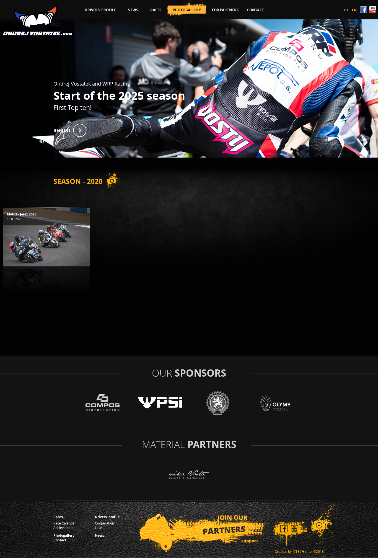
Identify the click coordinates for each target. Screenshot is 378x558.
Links (99, 527)
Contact (59, 540)
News (99, 535)
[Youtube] (372, 12)
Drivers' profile (107, 517)
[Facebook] (364, 12)
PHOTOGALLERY (187, 9)
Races (58, 517)
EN (354, 10)
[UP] (320, 528)
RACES (155, 9)
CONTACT (255, 9)
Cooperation (104, 523)
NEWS (133, 9)
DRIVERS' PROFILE (100, 9)
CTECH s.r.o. (302, 551)
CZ (346, 10)
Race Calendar (64, 523)
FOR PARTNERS (225, 9)
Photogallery (63, 535)
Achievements (64, 527)
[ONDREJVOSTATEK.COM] (38, 20)
